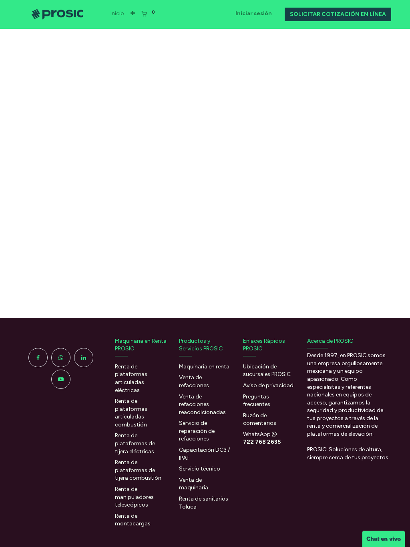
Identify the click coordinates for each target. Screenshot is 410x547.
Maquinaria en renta (205, 366)
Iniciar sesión (253, 13)
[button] (132, 13)
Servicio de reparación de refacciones (197, 431)
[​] (38, 357)
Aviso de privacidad (268, 385)
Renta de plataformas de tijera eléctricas (135, 443)
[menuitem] (117, 13)
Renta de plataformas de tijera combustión (138, 470)
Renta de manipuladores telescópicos (134, 497)
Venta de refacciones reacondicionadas (203, 404)
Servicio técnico (199, 468)
